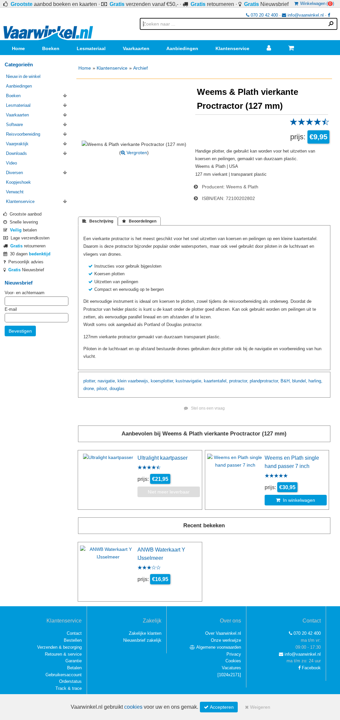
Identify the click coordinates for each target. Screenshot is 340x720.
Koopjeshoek (18, 182)
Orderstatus (70, 681)
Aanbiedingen (182, 48)
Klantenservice (232, 48)
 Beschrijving (97, 221)
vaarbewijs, (138, 381)
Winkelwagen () (316, 3)
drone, (89, 388)
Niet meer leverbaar (169, 492)
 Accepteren (219, 707)
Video (11, 163)
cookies (133, 707)
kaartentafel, (216, 381)
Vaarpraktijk (17, 144)
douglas (117, 388)
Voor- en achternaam (24, 292)
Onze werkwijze (226, 640)
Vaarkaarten (136, 48)
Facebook (310, 667)
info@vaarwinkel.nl (305, 15)
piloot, (102, 388)
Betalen (74, 667)
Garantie (73, 660)
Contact (74, 633)
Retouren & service (63, 654)
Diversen (14, 172)
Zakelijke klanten (145, 633)
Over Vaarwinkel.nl (223, 633)
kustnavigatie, (189, 381)
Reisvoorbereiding (23, 134)
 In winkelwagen (295, 500)
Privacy (233, 654)
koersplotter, (162, 381)
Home (18, 48)
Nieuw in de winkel (23, 76)
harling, (315, 381)
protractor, (238, 381)
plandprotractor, (264, 381)
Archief (140, 68)
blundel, (299, 381)
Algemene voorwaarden (218, 647)
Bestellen (73, 640)
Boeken (50, 48)
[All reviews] (309, 124)
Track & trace (68, 688)
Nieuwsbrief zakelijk (142, 640)
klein (122, 381)
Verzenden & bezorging (59, 647)
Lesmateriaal (91, 48)
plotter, (89, 381)
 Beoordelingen (139, 221)
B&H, (286, 381)
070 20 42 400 (263, 15)
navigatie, (107, 381)
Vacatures (231, 667)
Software (14, 124)
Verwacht (15, 192)
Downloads (16, 153)
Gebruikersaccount (63, 674)
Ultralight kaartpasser (162, 457)
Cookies (233, 660)
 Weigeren (257, 707)
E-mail (11, 309)
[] (229, 674)
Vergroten (136, 152)
